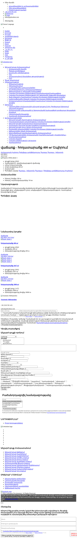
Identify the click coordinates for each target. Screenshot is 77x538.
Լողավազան (6, 383)
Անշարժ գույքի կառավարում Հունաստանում (28, 123)
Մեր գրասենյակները (17, 8)
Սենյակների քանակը (10, 367)
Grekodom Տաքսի (15, 139)
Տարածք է (5, 358)
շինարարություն (12, 82)
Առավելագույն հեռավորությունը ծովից (17, 375)
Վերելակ (6, 381)
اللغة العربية (9, 58)
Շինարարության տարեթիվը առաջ (15, 373)
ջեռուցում (60, 381)
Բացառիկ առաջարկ (13, 482)
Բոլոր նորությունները (14, 423)
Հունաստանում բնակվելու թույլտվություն (26, 76)
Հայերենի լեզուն (11, 36)
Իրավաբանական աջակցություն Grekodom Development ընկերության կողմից (39, 122)
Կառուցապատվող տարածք (58, 385)
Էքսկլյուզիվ (5, 387)
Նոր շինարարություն (44, 383)
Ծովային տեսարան (20, 381)
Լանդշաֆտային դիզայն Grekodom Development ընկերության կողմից (36, 99)
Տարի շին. (5, 371)
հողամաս (5, 379)
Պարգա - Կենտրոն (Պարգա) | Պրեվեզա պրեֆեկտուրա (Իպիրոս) (46, 171)
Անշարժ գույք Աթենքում (15, 452)
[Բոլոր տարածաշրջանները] (12, 401)
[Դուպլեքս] (12, 342)
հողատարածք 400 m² (9, 243)
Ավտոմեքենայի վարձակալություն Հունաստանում (30, 133)
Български (8, 38)
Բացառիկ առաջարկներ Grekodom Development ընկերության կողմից (36, 129)
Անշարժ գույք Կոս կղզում (15, 471)
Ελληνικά (8, 33)
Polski (7, 51)
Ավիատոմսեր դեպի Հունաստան (22, 131)
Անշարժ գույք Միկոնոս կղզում (17, 467)
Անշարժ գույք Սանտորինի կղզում (19, 469)
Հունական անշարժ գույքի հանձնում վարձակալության (32, 125)
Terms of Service (39, 316)
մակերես (4, 360)
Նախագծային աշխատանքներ (22, 88)
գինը (3, 356)
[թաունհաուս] (12, 343)
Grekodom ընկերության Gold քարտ (22, 140)
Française (8, 46)
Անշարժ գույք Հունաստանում (17, 67)
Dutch (7, 44)
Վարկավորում (15, 142)
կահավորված (48, 381)
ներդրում (9, 105)
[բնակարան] (12, 340)
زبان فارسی (9, 49)
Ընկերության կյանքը (17, 10)
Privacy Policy (29, 316)
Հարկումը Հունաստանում (20, 116)
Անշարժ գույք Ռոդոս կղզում (16, 459)
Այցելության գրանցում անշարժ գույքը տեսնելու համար (42, 315)
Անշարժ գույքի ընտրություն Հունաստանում (27, 120)
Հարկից (4, 363)
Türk (6, 55)
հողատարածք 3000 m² (10, 284)
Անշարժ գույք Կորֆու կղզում (17, 458)
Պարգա (44, 152)
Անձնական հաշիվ (12, 488)
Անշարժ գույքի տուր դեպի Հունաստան (25, 127)
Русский (8, 34)
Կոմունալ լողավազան (23, 383)
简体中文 (8, 40)
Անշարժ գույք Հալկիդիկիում (16, 456)
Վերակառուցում (16, 86)
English (7, 31)
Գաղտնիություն (11, 484)
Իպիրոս (15, 152)
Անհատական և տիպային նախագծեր (25, 91)
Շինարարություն (16, 84)
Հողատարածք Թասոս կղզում (17, 463)
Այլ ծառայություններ (13, 118)
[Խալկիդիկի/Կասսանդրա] (12, 403)
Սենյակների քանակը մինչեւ (12, 369)
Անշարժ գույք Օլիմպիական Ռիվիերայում (22, 465)
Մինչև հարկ (6, 365)
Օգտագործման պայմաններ (17, 486)
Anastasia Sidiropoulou (9, 299)
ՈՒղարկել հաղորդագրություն (12, 324)
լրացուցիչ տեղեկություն (19, 73)
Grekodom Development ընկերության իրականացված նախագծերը (35, 93)
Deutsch (7, 42)
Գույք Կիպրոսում (12, 80)
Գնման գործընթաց (17, 71)
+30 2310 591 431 (11, 12)
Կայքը (3, 377)
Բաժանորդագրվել (9, 408)
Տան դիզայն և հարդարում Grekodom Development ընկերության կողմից (37, 97)
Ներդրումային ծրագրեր (19, 114)
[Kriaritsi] (12, 406)
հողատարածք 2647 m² (10, 266)
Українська (8, 56)
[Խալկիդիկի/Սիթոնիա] (12, 405)
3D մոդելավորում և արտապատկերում (25, 89)
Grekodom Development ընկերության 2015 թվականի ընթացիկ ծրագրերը (37, 95)
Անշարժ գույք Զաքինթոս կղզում (18, 461)
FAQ (10, 78)
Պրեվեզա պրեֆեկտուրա (30, 152)
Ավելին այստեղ (11, 499)
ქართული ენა (10, 47)
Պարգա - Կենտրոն (55, 152)
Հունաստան (6, 152)
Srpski (7, 53)
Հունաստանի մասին (17, 69)
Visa (10, 74)
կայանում (35, 381)
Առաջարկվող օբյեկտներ (15, 479)
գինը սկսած (6, 354)
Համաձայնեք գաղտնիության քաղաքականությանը (20, 531)
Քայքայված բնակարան (34, 385)
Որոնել (4, 389)
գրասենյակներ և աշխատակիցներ (23, 6)
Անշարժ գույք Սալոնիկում (15, 454)
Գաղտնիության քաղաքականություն (51, 323)
